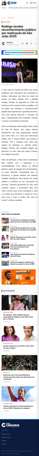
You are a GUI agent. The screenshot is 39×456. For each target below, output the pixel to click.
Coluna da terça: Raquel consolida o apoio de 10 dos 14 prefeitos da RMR (23, 221)
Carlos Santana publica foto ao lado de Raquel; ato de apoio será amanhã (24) (23, 229)
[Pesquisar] (27, 3)
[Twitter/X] (31, 43)
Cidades (4, 440)
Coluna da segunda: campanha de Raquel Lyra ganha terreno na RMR (22, 263)
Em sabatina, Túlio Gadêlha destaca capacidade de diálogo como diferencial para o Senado (18, 317)
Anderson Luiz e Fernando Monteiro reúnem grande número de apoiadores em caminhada (18, 377)
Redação (10, 42)
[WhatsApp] (22, 43)
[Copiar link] (35, 43)
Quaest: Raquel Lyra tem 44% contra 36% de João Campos (23, 238)
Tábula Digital (15, 453)
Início (4, 18)
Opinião (4, 444)
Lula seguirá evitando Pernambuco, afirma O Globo (22, 255)
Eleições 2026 (6, 434)
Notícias (11, 18)
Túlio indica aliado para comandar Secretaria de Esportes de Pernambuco (22, 247)
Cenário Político (6, 437)
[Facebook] (27, 43)
